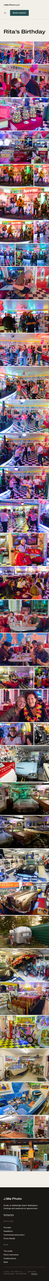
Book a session (19, 13)
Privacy (34, 1274)
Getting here (9, 1215)
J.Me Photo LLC (12, 5)
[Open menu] (5, 12)
